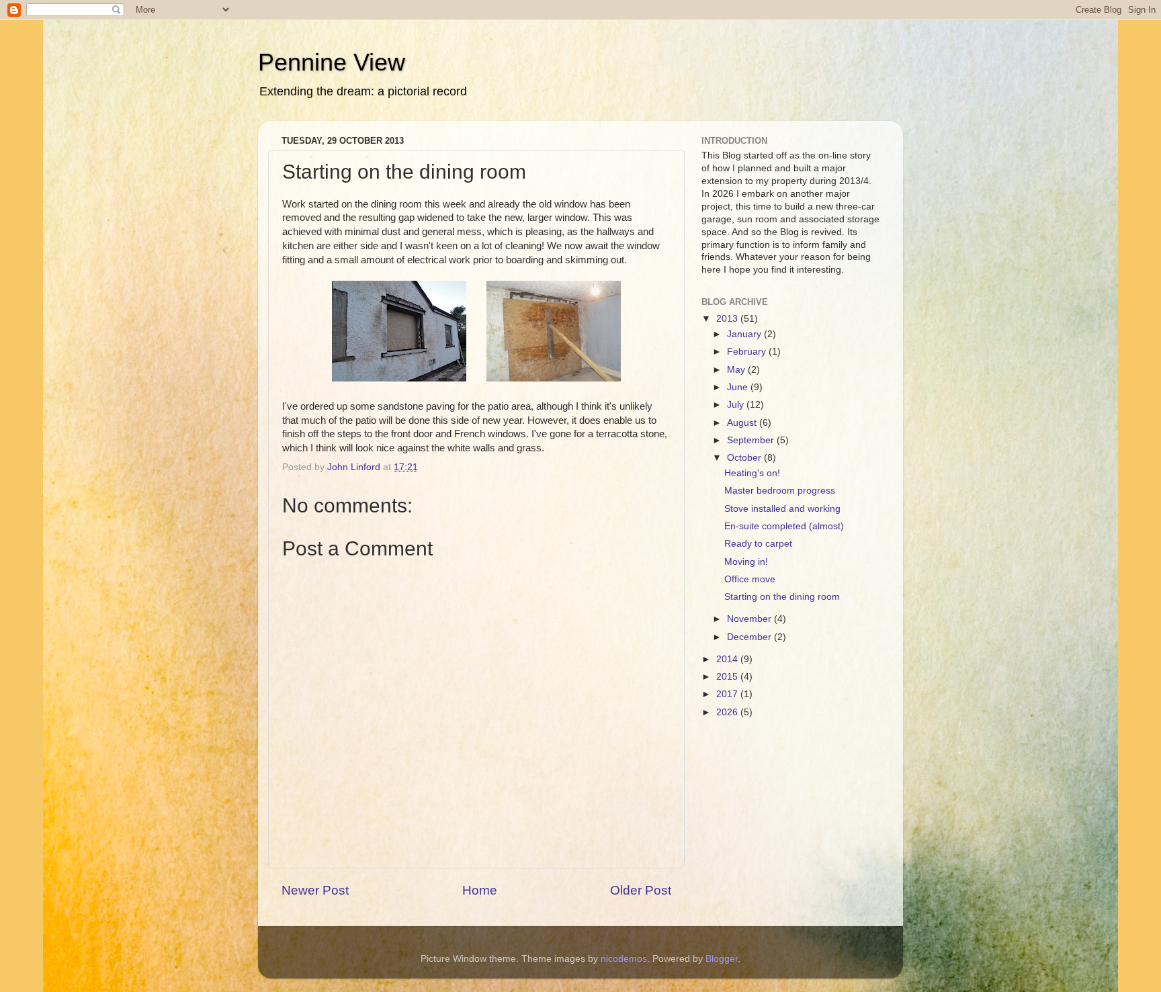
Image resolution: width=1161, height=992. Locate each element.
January (745, 334)
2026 (728, 712)
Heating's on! (752, 473)
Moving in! (746, 562)
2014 (728, 659)
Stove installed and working (782, 509)
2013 (728, 319)
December (750, 637)
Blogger (721, 959)
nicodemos (624, 959)
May (737, 370)
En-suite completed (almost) (784, 526)
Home (479, 890)
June (738, 387)
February (748, 352)
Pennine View (331, 62)
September (752, 440)
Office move (749, 579)
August (743, 423)
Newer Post (315, 890)
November (750, 619)
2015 (728, 677)
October (745, 458)
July (736, 405)
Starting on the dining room (782, 597)
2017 (728, 694)
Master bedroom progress (779, 491)
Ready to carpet (758, 544)
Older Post (640, 890)
